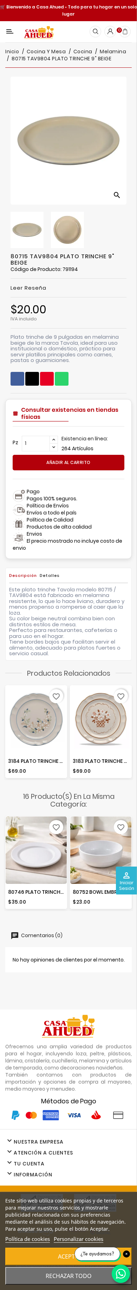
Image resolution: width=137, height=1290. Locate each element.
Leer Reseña (28, 287)
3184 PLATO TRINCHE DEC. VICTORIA (51, 761)
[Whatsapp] (61, 379)
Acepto (68, 1256)
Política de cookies (27, 1238)
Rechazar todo (69, 1276)
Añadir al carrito (68, 462)
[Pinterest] (47, 379)
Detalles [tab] (50, 575)
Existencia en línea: (84, 438)
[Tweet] (32, 379)
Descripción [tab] (23, 575)
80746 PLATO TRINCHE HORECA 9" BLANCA (59, 892)
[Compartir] (17, 379)
